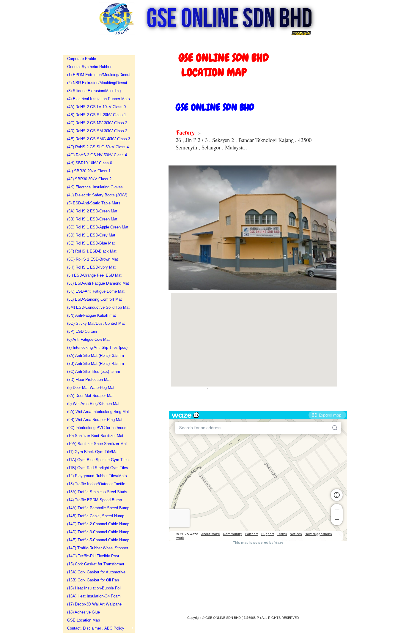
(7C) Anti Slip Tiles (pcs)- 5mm (93, 371)
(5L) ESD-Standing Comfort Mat (94, 299)
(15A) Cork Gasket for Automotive (96, 572)
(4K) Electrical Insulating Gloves (95, 187)
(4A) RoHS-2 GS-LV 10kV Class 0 (96, 107)
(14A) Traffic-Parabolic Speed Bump (97, 508)
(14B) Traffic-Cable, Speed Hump (95, 516)
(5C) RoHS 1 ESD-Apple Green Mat (97, 227)
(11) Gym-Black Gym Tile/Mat (93, 452)
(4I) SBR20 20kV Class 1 (89, 171)
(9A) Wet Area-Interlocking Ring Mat (97, 411)
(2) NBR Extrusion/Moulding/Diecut (97, 83)
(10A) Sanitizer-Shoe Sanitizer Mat (97, 443)
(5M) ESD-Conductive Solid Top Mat (97, 307)
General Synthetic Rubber (89, 66)
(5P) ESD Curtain (82, 331)
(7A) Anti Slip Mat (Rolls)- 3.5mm (95, 355)
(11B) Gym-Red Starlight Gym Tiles (97, 468)
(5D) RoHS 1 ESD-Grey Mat (91, 235)
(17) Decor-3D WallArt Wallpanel (94, 604)
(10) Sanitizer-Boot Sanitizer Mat (95, 435)
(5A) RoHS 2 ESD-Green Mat (92, 211)
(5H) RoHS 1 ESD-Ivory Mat (91, 267)
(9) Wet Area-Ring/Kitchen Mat (93, 403)
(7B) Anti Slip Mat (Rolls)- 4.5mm (95, 363)
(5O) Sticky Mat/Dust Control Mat (96, 323)
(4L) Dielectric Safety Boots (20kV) (97, 195)
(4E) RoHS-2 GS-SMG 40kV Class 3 (97, 139)
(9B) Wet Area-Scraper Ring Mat (94, 419)
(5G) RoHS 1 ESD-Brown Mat (92, 259)
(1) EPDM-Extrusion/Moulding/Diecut (97, 74)
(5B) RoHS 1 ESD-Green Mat (92, 219)
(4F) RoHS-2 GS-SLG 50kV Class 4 (97, 147)
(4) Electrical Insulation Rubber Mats (97, 99)
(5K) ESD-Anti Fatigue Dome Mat (96, 291)
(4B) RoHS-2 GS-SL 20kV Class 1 (96, 115)
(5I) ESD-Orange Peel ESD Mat (94, 275)
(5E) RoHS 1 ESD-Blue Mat (91, 243)
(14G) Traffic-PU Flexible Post (93, 556)
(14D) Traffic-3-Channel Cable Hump (97, 532)
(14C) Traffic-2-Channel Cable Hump (97, 524)
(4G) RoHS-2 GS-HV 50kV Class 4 (97, 155)
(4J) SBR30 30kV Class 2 (89, 179)
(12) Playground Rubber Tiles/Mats (97, 476)
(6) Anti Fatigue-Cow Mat (88, 339)
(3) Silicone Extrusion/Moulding (94, 91)
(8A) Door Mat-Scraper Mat (90, 395)
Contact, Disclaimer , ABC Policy (95, 628)
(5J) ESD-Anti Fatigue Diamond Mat (97, 283)
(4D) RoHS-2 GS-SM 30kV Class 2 (97, 131)
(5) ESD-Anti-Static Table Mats (93, 203)
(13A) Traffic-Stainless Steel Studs (97, 492)
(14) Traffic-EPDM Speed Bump (94, 500)
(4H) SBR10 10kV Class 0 (89, 163)
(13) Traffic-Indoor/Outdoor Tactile (96, 484)
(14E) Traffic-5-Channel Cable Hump (97, 540)
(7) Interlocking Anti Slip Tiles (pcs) (97, 347)
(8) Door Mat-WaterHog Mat (90, 387)
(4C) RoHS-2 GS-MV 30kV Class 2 (97, 123)
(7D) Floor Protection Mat (89, 379)
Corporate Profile (81, 58)
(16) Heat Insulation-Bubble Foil (94, 588)
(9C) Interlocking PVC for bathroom (97, 427)
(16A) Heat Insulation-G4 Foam (94, 596)
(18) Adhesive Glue (83, 612)
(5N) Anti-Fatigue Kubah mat (91, 315)
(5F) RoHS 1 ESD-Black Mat (92, 251)
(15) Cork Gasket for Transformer (95, 564)
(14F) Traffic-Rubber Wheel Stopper (97, 548)
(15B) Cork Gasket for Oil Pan (93, 580)
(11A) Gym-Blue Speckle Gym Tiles (97, 460)
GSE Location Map (83, 620)
